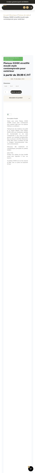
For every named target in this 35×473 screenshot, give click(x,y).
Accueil (6, 15)
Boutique (13, 15)
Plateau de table (24, 15)
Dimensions (7, 83)
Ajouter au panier (16, 92)
